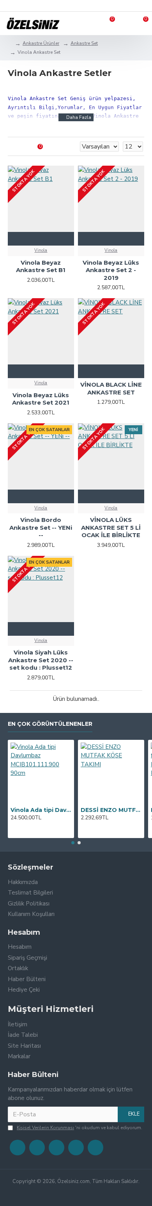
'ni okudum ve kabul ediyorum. (79, 1128)
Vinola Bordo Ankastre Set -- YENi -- (40, 527)
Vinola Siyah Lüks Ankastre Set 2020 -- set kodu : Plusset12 (40, 660)
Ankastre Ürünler (41, 43)
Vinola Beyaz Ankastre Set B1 (40, 266)
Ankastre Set (84, 43)
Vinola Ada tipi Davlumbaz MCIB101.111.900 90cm (41, 809)
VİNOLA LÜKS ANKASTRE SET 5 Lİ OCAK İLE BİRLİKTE (111, 527)
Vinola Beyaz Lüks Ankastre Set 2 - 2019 (111, 270)
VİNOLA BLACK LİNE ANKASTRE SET (111, 388)
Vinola (40, 250)
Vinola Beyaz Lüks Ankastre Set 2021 (40, 399)
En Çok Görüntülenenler (50, 724)
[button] (72, 842)
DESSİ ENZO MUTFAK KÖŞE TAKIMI (111, 809)
